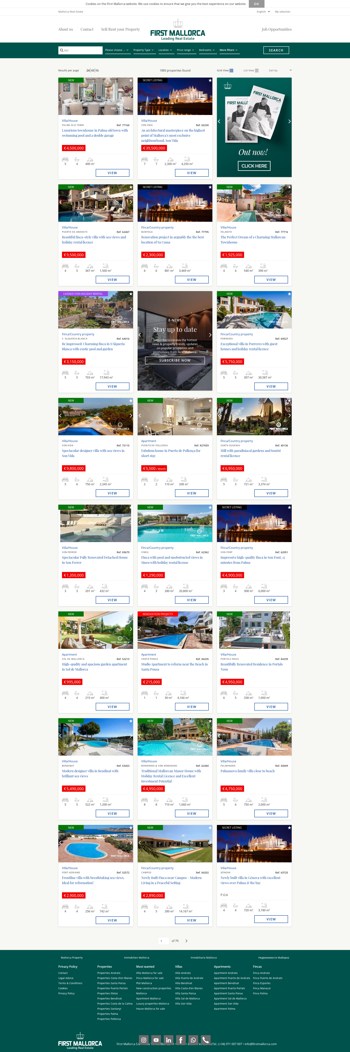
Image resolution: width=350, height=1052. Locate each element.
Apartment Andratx (226, 973)
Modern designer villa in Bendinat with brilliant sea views (90, 773)
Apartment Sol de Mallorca (230, 998)
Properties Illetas (107, 993)
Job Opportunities (277, 29)
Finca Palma (260, 993)
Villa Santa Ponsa (185, 993)
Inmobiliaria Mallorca (204, 957)
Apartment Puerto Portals (229, 988)
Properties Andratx (108, 973)
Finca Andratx (261, 973)
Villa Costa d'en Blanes (189, 988)
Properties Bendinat (109, 998)
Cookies (63, 988)
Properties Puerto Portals (112, 988)
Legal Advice (65, 978)
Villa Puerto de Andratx (189, 978)
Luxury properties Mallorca (152, 1003)
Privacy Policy (66, 993)
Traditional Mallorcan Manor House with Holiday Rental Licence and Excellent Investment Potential (171, 776)
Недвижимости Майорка (273, 957)
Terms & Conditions (70, 983)
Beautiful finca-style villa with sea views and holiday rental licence (94, 239)
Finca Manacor (262, 988)
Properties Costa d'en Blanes (114, 978)
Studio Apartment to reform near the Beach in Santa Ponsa (174, 666)
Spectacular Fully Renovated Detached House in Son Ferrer (95, 560)
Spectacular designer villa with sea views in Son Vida (93, 453)
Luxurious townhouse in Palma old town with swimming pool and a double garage (95, 133)
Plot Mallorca (144, 983)
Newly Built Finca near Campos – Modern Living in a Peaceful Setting (171, 880)
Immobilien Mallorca (136, 957)
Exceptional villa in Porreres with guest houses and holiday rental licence (249, 346)
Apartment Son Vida (226, 1003)
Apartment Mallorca (148, 998)
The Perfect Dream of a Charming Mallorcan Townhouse (253, 239)
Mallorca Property (72, 957)
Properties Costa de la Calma (115, 1003)
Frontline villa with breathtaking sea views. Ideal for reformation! (93, 880)
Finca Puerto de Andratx (267, 978)
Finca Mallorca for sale (150, 978)
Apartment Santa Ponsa (228, 993)
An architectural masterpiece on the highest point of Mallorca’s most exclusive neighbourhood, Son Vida (173, 135)
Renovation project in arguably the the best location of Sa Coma (172, 239)
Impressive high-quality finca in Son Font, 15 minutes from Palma (253, 560)
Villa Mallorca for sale (149, 973)
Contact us (254, 152)
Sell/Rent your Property (120, 29)
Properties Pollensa (109, 1019)
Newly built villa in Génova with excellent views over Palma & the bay (250, 880)
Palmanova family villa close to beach (248, 771)
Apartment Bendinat (226, 983)
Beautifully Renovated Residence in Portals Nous (252, 666)
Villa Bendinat (183, 983)
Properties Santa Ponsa (111, 983)
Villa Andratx (183, 973)
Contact (87, 29)
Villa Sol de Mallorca (187, 998)
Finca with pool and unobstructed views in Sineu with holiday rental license (172, 560)
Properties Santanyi (109, 1008)
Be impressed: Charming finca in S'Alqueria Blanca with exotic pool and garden (93, 346)
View (112, 173)
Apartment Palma (224, 1008)
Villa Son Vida (183, 1003)
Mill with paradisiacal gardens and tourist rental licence (251, 453)
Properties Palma (107, 1013)
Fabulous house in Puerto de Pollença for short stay (171, 453)
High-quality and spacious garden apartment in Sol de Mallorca (94, 666)
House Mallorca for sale (150, 1008)
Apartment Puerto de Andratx (232, 978)
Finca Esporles (262, 983)
